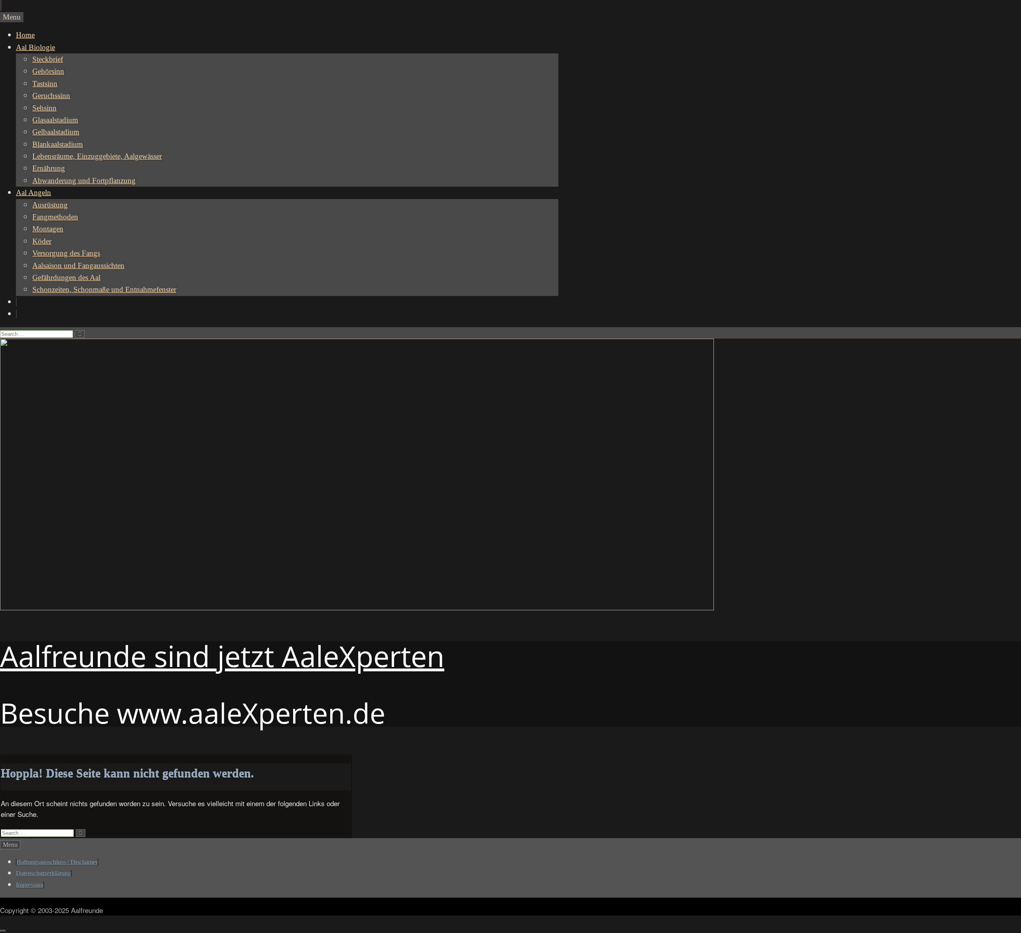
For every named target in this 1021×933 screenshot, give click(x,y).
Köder (41, 241)
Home (25, 35)
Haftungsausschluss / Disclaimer (57, 862)
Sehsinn (44, 108)
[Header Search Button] (16, 313)
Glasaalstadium (55, 120)
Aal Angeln (33, 192)
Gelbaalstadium (55, 132)
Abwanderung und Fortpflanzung (84, 180)
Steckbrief (47, 59)
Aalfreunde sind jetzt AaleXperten (222, 655)
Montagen (47, 229)
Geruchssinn (51, 95)
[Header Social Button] (16, 301)
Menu (12, 17)
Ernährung (48, 168)
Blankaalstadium (57, 144)
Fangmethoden (55, 217)
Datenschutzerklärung (43, 873)
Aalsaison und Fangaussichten (78, 265)
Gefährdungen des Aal (66, 277)
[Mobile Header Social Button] (0, 5)
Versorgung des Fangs (66, 253)
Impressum (29, 885)
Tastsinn (44, 83)
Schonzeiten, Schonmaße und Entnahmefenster (104, 289)
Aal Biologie (35, 47)
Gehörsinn (48, 71)
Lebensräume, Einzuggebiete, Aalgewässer (97, 156)
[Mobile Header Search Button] (1, 5)
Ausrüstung (50, 205)
